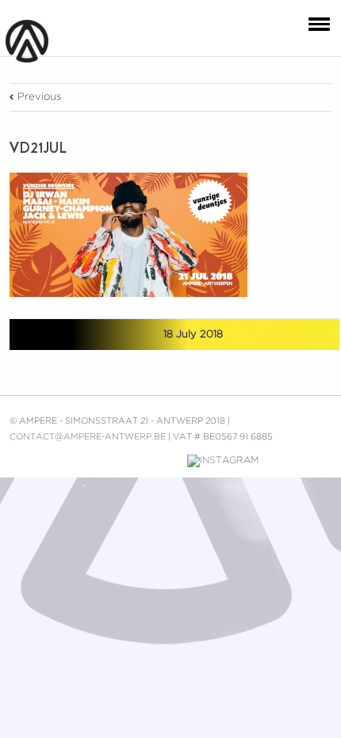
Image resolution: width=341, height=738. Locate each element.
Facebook (44, 335)
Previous (39, 97)
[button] (316, 23)
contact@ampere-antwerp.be (88, 437)
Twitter (72, 334)
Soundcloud (284, 459)
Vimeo (164, 461)
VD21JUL (38, 148)
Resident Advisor (319, 464)
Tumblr (103, 334)
